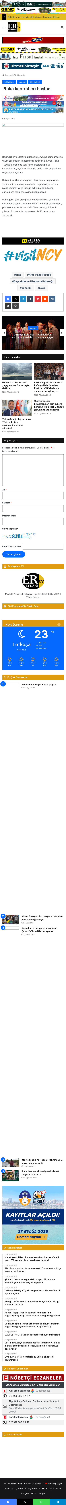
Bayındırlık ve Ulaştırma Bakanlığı (33, 281)
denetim (26, 287)
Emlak (34, 1493)
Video (59, 1488)
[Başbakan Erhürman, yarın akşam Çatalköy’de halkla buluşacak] (10, 1041)
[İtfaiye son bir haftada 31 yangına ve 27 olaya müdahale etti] (10, 1162)
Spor (51, 1488)
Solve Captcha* (10, 528)
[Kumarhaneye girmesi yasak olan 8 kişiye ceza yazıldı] (10, 1175)
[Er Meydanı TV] (14, 27)
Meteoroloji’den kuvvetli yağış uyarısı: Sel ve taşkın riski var (16, 385)
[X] (15, 299)
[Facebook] (8, 299)
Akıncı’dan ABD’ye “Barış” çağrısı (38, 684)
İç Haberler (20, 75)
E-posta (7, 502)
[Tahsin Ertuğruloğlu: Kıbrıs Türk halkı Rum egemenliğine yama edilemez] (17, 408)
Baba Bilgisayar (55, 1483)
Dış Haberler (34, 1488)
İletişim (42, 1493)
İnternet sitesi (9, 515)
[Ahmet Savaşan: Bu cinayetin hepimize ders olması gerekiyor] (10, 919)
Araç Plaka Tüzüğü (40, 274)
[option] (33, 333)
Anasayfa (9, 75)
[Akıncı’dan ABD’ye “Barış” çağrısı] (10, 798)
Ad (4, 489)
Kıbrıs (44, 1488)
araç (18, 274)
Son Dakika (35, 82)
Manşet (22, 82)
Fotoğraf (25, 1493)
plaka (42, 287)
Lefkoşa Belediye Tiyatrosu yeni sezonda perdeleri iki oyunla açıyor (33, 336)
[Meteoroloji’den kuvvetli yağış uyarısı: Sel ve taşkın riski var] (17, 371)
